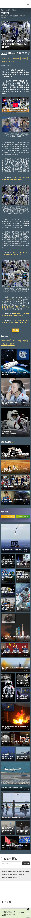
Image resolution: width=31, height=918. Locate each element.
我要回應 (15, 330)
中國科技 (7, 10)
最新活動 (15, 877)
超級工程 (9, 16)
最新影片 (10, 877)
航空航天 (14, 10)
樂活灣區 (4, 370)
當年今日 (11, 429)
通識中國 (4, 429)
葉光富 (5, 62)
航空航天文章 (6, 442)
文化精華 (4, 874)
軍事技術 (22, 16)
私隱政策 (11, 914)
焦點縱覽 (10, 874)
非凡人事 (4, 400)
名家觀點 (15, 874)
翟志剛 (24, 58)
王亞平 (12, 62)
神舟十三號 (16, 58)
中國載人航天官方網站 (13, 299)
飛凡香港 (11, 370)
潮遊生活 (15, 872)
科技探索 (3, 17)
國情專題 (21, 874)
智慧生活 (3, 16)
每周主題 (4, 877)
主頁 (2, 10)
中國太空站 (6, 58)
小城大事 (11, 400)
